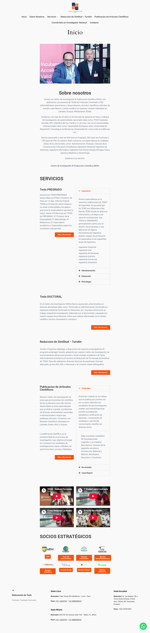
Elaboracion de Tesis (22, 595)
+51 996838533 (75, 601)
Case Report (87, 473)
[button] (93, 191)
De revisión (87, 467)
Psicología (86, 282)
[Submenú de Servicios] (57, 16)
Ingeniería (86, 191)
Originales (86, 388)
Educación (86, 276)
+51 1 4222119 (61, 601)
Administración (88, 270)
